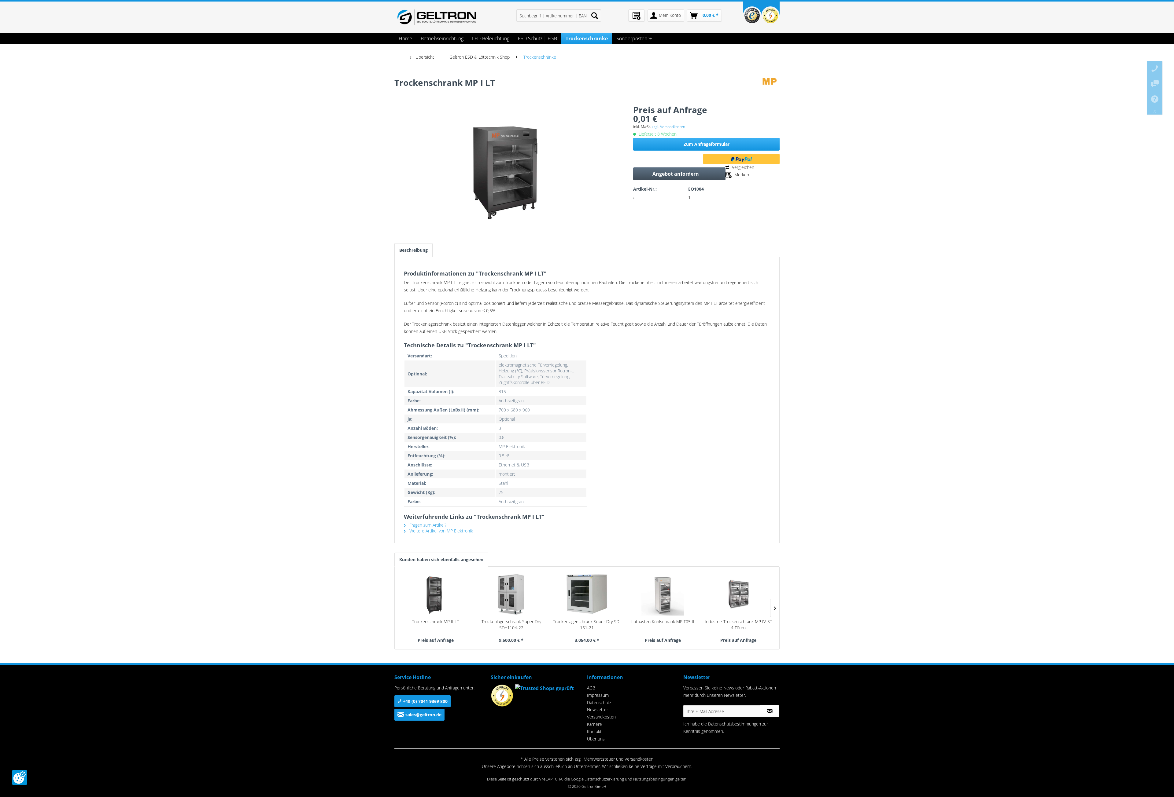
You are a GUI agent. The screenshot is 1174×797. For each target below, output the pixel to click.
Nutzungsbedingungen (653, 779)
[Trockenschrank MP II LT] (436, 594)
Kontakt (594, 731)
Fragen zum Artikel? (427, 525)
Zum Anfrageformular (706, 144)
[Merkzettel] (636, 15)
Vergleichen (742, 167)
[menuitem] (558, 15)
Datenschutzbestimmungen (734, 724)
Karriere (594, 724)
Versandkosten (601, 717)
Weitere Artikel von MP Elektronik (440, 531)
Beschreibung (413, 250)
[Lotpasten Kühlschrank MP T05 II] (663, 594)
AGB (591, 688)
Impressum (598, 695)
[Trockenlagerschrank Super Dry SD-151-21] (587, 594)
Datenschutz (599, 702)
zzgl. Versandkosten (668, 126)
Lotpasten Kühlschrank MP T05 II (662, 621)
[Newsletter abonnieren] (769, 711)
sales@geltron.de (422, 715)
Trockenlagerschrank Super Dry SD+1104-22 (511, 625)
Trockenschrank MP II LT (435, 621)
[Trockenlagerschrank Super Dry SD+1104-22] (511, 594)
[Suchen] (594, 15)
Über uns (596, 739)
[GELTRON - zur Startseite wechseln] (436, 17)
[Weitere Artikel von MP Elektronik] (771, 88)
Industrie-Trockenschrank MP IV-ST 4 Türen (738, 625)
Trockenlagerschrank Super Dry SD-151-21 (587, 625)
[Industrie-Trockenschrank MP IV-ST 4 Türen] (738, 594)
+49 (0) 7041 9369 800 (425, 701)
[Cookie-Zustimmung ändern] (19, 777)
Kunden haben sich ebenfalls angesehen (441, 559)
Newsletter (597, 709)
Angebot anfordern (675, 173)
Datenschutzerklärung (604, 779)
